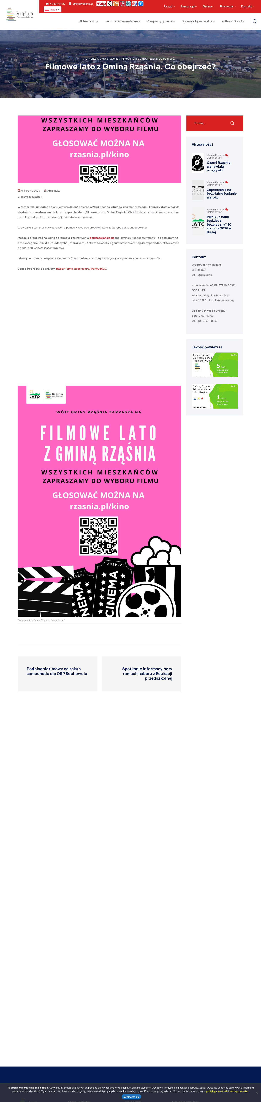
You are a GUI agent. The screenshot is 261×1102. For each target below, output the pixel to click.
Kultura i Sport (232, 21)
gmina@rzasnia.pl (83, 3)
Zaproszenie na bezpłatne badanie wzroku (222, 193)
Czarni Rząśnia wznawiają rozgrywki (218, 166)
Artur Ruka (53, 190)
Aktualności (87, 21)
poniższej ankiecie (102, 238)
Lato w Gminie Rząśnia (104, 58)
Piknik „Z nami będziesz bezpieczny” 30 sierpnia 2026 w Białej (219, 224)
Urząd (168, 7)
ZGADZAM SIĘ (131, 1096)
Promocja (226, 7)
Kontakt (246, 7)
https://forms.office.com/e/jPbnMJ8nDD (81, 269)
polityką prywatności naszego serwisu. (227, 1091)
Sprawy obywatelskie (197, 21)
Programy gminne (160, 21)
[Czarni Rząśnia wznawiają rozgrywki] (198, 163)
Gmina (207, 7)
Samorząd (188, 7)
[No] (256, 1092)
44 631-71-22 (57, 3)
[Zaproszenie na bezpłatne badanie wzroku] (198, 190)
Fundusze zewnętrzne (121, 21)
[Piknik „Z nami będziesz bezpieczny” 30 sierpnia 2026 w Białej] (198, 221)
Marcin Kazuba (215, 155)
